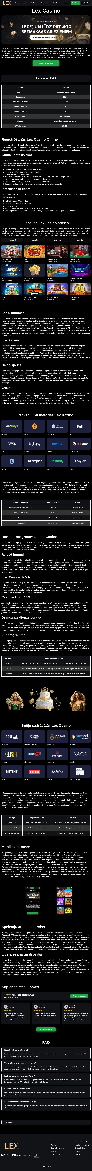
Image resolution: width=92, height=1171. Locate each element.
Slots (78, 240)
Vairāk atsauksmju (46, 1029)
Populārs (11, 240)
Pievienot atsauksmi (79, 996)
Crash (56, 240)
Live (33, 240)
